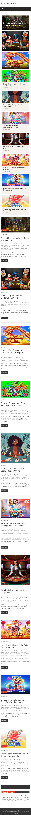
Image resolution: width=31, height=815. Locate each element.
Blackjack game (10, 475)
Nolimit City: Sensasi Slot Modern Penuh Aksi (12, 296)
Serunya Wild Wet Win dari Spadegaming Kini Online (13, 524)
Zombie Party (17, 413)
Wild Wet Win (20, 533)
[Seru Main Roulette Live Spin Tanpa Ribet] (15, 569)
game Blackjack (17, 477)
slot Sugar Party (25, 708)
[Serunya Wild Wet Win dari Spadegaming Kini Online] (15, 508)
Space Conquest (10, 763)
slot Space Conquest (18, 762)
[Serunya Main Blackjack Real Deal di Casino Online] (15, 448)
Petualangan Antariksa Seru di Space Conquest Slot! (14, 755)
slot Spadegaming (10, 360)
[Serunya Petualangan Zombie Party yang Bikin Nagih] (15, 389)
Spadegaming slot (24, 360)
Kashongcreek (8, 3)
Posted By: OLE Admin (7, 243)
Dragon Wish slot (11, 357)
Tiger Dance (17, 655)
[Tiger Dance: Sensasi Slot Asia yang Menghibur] (15, 629)
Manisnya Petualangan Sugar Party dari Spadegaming (14, 701)
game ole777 (4, 302)
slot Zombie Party (25, 411)
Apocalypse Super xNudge (7, 245)
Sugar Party (17, 710)
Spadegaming (17, 360)
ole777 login (14, 248)
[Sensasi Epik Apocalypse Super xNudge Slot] (15, 224)
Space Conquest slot (18, 763)
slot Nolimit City (10, 249)
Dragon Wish (4, 357)
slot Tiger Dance (25, 653)
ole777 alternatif (23, 246)
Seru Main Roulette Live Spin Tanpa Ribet (14, 591)
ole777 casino (23, 599)
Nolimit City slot (12, 246)
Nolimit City (6, 246)
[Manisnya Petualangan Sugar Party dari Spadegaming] (15, 684)
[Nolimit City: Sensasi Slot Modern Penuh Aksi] (15, 279)
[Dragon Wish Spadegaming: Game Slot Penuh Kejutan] (15, 335)
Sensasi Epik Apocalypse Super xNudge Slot (14, 24)
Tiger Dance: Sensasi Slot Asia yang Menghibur (14, 646)
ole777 (18, 246)
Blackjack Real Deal (17, 475)
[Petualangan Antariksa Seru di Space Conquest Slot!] (13, 738)
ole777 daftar (3, 248)
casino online (11, 477)
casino (6, 477)
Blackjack (4, 475)
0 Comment (17, 243)
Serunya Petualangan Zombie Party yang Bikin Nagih (14, 404)
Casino (2, 460)
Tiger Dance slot (23, 655)
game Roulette (20, 597)
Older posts (5, 787)
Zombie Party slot (24, 413)
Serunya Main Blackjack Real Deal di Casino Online (14, 469)
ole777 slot (20, 248)
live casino (13, 478)
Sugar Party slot (23, 710)
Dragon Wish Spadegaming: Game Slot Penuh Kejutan (13, 351)
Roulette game (22, 600)
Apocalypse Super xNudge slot (19, 245)
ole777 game (9, 248)
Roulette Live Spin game (10, 601)
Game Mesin (4, 230)
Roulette (16, 600)
